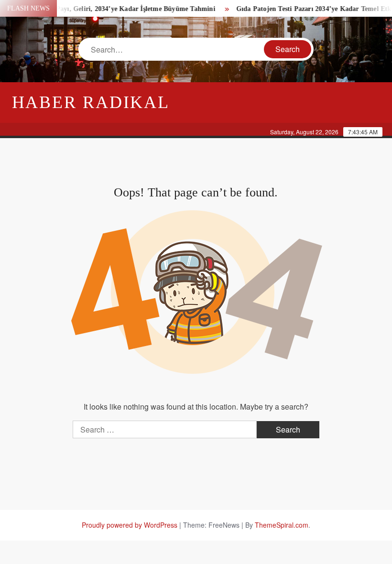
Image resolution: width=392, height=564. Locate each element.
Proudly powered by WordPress (129, 525)
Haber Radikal (91, 102)
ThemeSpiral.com (281, 525)
